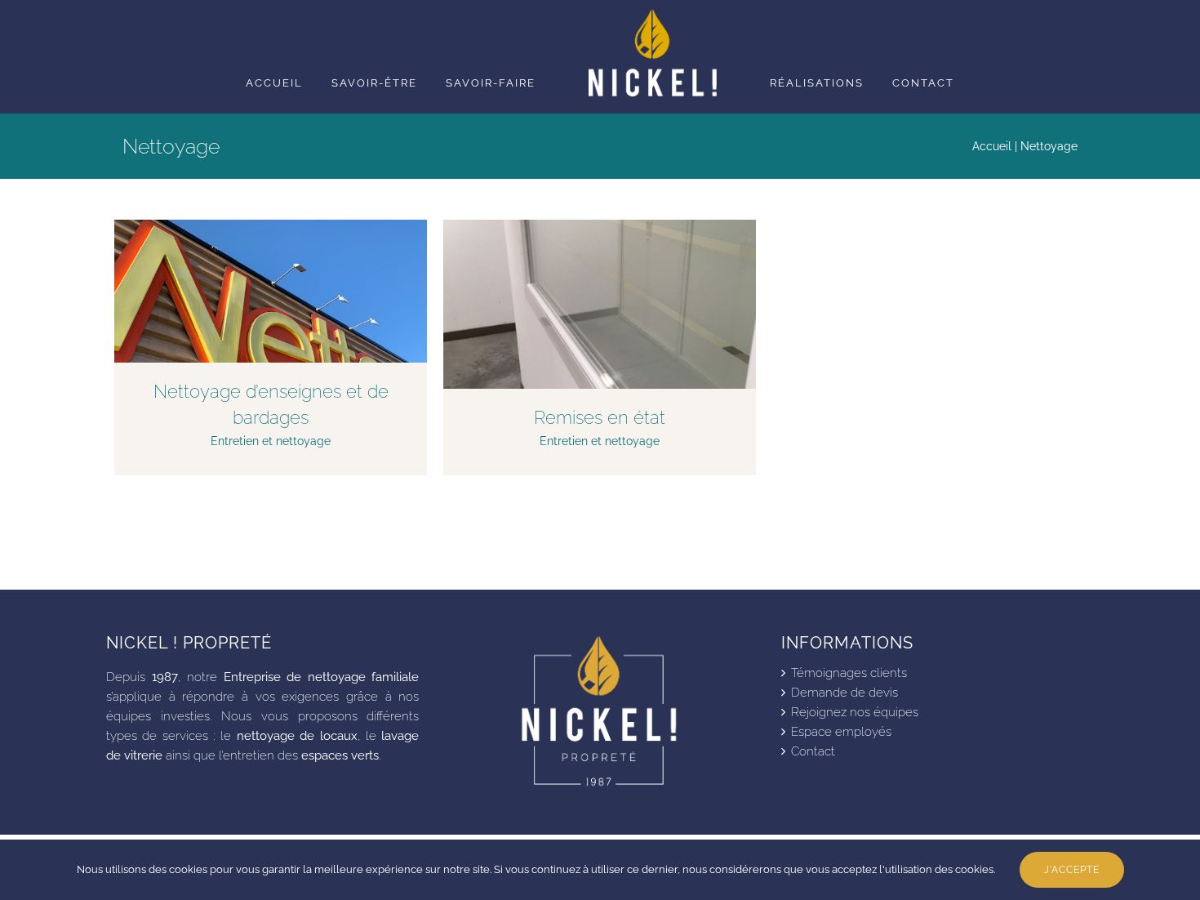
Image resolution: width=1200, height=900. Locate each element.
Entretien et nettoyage (271, 441)
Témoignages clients (849, 673)
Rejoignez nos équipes (854, 712)
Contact (813, 751)
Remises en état (599, 417)
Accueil (991, 146)
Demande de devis (844, 692)
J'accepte (1072, 869)
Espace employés (841, 731)
